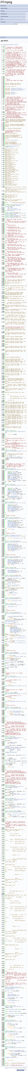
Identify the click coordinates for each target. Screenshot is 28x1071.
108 (2, 204)
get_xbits (7, 469)
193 (2, 319)
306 (2, 484)
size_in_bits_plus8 (15, 209)
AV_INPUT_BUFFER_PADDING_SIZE (13, 747)
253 (2, 412)
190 (2, 312)
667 (2, 1005)
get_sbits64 (8, 693)
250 (2, 407)
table (11, 988)
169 (2, 282)
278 (2, 450)
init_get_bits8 (9, 786)
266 (2, 430)
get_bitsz (7, 536)
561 (2, 810)
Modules (3, 11)
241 (2, 392)
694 (2, 1039)
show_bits (7, 217)
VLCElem (7, 988)
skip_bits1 (8, 604)
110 (2, 207)
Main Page (3, 5)
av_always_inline (14, 535)
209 (2, 346)
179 (2, 296)
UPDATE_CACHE (11, 475)
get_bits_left (9, 1040)
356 (2, 541)
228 (2, 373)
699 (2, 1046)
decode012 (7, 1021)
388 (2, 575)
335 (2, 517)
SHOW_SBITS (14, 508)
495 (2, 707)
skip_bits (7, 215)
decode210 (7, 1031)
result (14, 579)
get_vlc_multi (9, 1006)
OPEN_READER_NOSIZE (13, 560)
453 (2, 652)
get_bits (7, 213)
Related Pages (4, 8)
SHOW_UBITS (14, 524)
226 (2, 370)
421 (2, 612)
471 (2, 676)
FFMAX (6, 746)
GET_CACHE (15, 476)
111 (2, 208)
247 (2, 402)
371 (2, 556)
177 (2, 293)
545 (2, 785)
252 (2, 410)
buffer (18, 205)
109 (2, 205)
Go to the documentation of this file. (9, 44)
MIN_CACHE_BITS (9, 621)
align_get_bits (10, 811)
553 (2, 798)
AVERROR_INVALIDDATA (10, 752)
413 (2, 603)
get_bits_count (9, 431)
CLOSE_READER (11, 479)
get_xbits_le (8, 485)
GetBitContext (9, 147)
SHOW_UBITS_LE (15, 547)
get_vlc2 (7, 987)
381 (2, 567)
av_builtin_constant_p (11, 620)
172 (2, 285)
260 (2, 422)
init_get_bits (9, 737)
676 (2, 1020)
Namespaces (4, 13)
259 (2, 420)
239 (2, 388)
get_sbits (7, 502)
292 (2, 468)
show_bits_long (9, 708)
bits (8, 990)
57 (2, 125)
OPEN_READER (11, 473)
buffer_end (9, 206)
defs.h (13, 92)
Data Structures (4, 16)
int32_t (15, 472)
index (11, 207)
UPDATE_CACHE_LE (12, 492)
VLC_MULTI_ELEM (13, 1009)
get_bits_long (9, 613)
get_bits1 (7, 576)
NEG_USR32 (15, 480)
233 (2, 379)
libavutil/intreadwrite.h (18, 89)
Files (2, 19)
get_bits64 (8, 653)
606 (2, 895)
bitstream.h (14, 140)
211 (2, 350)
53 (2, 120)
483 (2, 692)
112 (2, 209)
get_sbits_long (9, 677)
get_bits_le (8, 542)
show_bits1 (8, 598)
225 (2, 368)
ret (16, 635)
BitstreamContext (14, 146)
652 (2, 987)
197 (2, 328)
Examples (3, 21)
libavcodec (3, 37)
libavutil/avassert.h (17, 90)
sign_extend (15, 494)
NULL (19, 750)
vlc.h (12, 94)
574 (2, 829)
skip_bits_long (9, 451)
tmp (16, 504)
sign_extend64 (9, 701)
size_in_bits (13, 208)
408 (2, 597)
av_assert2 (11, 474)
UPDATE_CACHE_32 (14, 629)
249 (2, 405)
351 (2, 535)
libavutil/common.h (16, 88)
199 (2, 332)
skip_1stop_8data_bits (11, 1047)
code (11, 992)
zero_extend (15, 498)
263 (2, 426)
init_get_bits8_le (10, 799)
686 (2, 1031)
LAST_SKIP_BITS (12, 478)
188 (2, 309)
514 (2, 736)
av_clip (17, 456)
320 (2, 501)
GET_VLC (10, 997)
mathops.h (14, 93)
